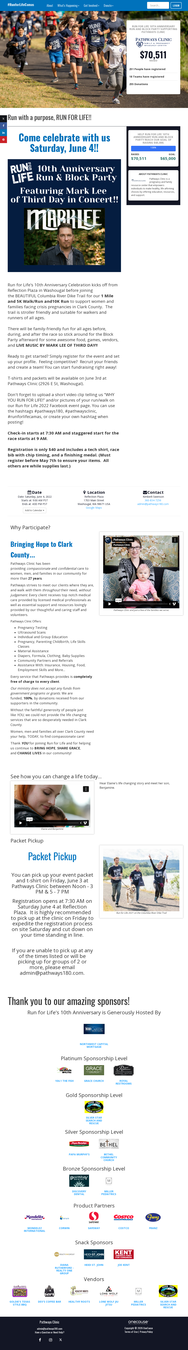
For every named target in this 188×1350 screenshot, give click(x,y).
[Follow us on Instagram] (49, 1339)
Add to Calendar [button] (34, 510)
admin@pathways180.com (153, 504)
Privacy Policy (146, 1332)
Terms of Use (131, 1332)
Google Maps (94, 507)
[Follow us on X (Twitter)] (61, 1339)
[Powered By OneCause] (138, 1322)
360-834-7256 (153, 500)
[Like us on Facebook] (39, 1339)
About (50, 5)
